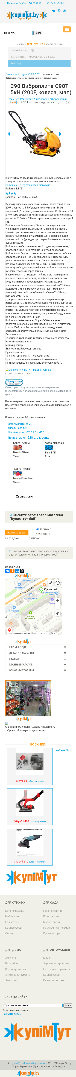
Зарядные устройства (56, 963)
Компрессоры (13, 927)
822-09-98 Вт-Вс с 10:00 (47, 3)
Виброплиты (12, 916)
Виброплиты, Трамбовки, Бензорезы (32, 57)
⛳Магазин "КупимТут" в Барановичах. (28, 369)
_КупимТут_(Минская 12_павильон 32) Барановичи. (36, 99)
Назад (17, 63)
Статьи (14, 658)
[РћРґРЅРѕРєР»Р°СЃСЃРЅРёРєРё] (12, 571)
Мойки (47, 957)
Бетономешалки (14, 910)
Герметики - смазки (54, 980)
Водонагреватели (15, 969)
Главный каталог (21, 50)
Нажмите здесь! (12, 1013)
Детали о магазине (22, 653)
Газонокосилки (52, 910)
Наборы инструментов (56, 969)
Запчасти (11, 980)
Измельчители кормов (56, 927)
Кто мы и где (18, 647)
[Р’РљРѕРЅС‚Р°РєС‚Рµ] (7, 571)
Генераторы (12, 922)
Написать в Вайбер (16, 3)
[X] (22, 571)
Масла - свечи (51, 922)
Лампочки (11, 957)
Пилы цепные (51, 916)
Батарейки (11, 963)
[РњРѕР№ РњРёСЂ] (17, 571)
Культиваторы (51, 933)
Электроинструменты (18, 974)
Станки (9, 933)
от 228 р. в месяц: (28, 437)
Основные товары (21, 670)
